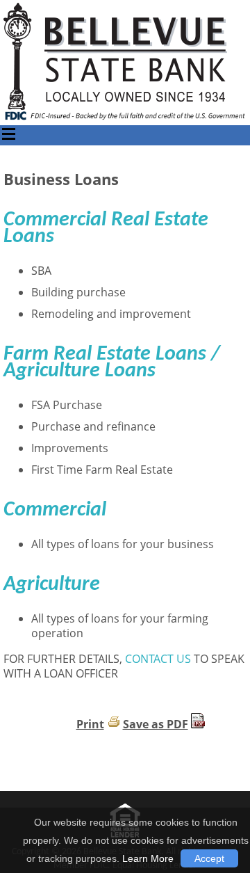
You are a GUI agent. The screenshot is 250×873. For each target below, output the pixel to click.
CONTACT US (158, 658)
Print (90, 724)
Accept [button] (209, 858)
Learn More (148, 858)
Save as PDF (155, 724)
